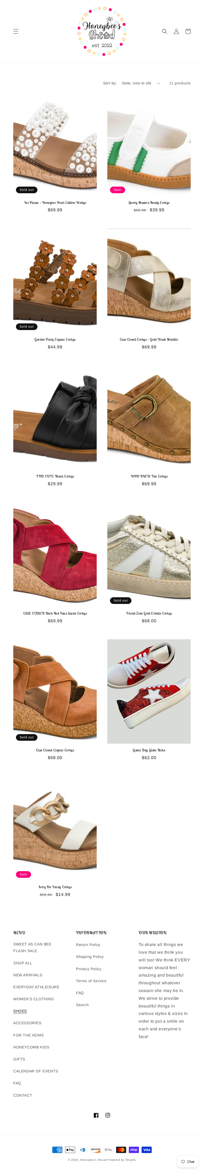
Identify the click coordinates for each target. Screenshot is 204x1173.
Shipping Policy (90, 956)
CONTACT (22, 1095)
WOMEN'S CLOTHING (33, 999)
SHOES (20, 1011)
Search (82, 1005)
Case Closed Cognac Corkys (55, 750)
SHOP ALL (22, 963)
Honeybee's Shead (93, 1159)
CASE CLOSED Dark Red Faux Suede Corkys (55, 613)
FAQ (17, 1083)
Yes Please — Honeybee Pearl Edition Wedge (55, 203)
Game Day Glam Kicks (149, 750)
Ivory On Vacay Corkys (55, 887)
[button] (16, 31)
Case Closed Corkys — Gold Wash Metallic (149, 340)
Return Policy (88, 944)
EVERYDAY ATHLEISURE (36, 987)
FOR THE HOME (28, 1035)
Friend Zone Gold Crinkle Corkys (149, 613)
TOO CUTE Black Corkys (55, 476)
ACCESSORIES (27, 1023)
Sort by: (110, 83)
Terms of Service (91, 981)
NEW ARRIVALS (27, 975)
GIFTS (19, 1059)
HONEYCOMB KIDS (31, 1047)
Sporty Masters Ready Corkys (149, 203)
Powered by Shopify (122, 1159)
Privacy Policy (88, 969)
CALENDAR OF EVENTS (35, 1071)
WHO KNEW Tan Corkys (149, 476)
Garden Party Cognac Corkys (55, 340)
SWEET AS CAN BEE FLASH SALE (32, 947)
